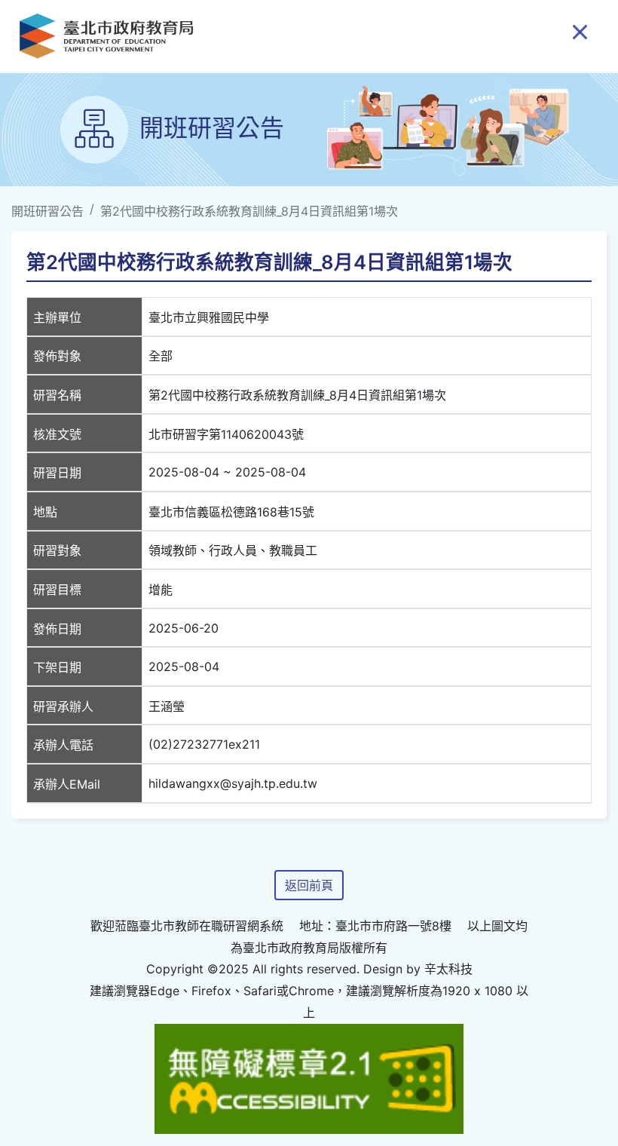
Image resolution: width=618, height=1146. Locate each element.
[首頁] (106, 36)
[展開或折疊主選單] (580, 31)
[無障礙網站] (309, 1077)
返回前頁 (309, 885)
